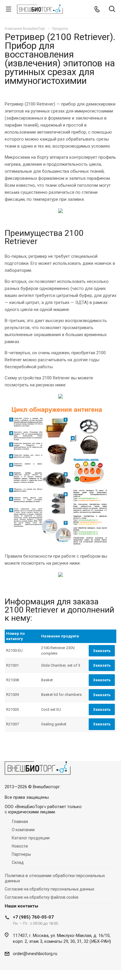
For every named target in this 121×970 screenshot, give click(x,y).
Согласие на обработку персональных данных (49, 889)
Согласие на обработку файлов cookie (41, 897)
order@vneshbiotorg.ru (35, 953)
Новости (20, 846)
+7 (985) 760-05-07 (33, 917)
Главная (20, 821)
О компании (23, 829)
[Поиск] (112, 9)
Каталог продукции (31, 838)
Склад (18, 862)
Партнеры (21, 854)
